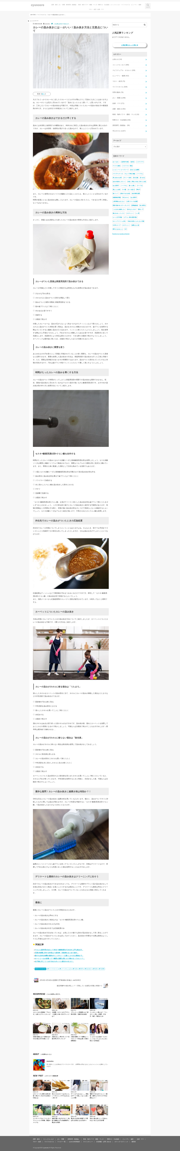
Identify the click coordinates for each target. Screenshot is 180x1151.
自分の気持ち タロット (119, 181)
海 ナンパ (115, 193)
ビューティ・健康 (136, 4)
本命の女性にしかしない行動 (136, 221)
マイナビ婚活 (116, 166)
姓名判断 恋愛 (136, 193)
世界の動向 (117, 92)
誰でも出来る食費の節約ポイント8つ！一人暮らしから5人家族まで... (59, 955)
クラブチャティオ (118, 173)
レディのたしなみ (66, 969)
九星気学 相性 (125, 162)
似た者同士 (143, 205)
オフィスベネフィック (121, 1141)
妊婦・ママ (100, 9)
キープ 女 (139, 185)
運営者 (134, 1141)
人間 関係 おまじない (119, 201)
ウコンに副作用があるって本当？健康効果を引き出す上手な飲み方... (59, 950)
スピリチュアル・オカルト (123, 70)
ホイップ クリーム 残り (119, 221)
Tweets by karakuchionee (120, 234)
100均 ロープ (116, 225)
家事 (81, 969)
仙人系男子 (116, 185)
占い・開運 (62, 4)
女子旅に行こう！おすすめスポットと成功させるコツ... (54, 961)
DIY (126, 229)
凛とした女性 (116, 189)
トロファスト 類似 (127, 166)
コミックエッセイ (115, 4)
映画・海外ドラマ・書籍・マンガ (87, 4)
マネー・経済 (92, 9)
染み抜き (88, 969)
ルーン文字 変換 (117, 217)
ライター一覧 (61, 1141)
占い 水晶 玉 (131, 189)
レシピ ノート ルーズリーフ (120, 169)
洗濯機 (102, 969)
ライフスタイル (125, 4)
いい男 (137, 213)
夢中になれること (118, 229)
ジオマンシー (130, 213)
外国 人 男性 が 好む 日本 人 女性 (137, 181)
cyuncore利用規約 (74, 1141)
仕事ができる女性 (125, 193)
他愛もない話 (135, 225)
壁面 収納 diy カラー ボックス (121, 205)
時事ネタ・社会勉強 (103, 4)
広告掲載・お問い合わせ (103, 1141)
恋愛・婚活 (54, 4)
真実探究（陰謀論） (71, 4)
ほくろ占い (116, 162)
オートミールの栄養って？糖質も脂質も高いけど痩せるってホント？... (60, 958)
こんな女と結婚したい (119, 209)
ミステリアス (140, 162)
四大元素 (135, 177)
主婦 (75, 969)
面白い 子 (140, 209)
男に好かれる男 (117, 177)
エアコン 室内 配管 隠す (130, 217)
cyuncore (37, 5)
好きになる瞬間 (134, 169)
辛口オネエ (119, 131)
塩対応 (132, 162)
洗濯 (96, 969)
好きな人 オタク (131, 209)
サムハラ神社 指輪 (130, 173)
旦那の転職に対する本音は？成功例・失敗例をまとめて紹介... (56, 953)
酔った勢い (132, 185)
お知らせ (117, 59)
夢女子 (138, 189)
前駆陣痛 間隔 (117, 197)
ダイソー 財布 (127, 177)
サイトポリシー (88, 1141)
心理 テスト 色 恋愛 (132, 201)
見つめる (142, 177)
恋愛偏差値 (134, 205)
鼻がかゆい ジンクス (118, 213)
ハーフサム (140, 173)
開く (43, 94)
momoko (50, 1061)
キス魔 (124, 189)
